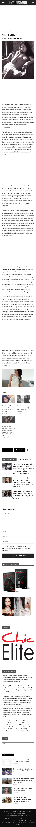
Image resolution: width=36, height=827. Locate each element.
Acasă (3, 31)
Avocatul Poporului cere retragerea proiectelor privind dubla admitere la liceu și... (22, 799)
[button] (33, 2)
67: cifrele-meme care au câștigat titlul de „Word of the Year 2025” (18, 690)
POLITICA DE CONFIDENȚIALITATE (17, 813)
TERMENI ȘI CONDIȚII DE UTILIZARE (21, 811)
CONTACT (27, 815)
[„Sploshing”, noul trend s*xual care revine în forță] (7, 790)
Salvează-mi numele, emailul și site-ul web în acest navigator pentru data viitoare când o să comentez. (16, 548)
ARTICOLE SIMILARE (9, 459)
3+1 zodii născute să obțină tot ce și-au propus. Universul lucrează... (23, 771)
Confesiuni (10, 31)
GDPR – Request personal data (14, 815)
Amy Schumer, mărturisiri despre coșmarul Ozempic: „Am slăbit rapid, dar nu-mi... (23, 780)
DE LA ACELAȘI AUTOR (25, 459)
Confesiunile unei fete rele (14, 38)
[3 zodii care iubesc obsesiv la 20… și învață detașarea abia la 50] (8, 399)
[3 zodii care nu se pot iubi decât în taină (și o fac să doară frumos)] (23, 399)
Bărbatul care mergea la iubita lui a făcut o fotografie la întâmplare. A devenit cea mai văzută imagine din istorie (17, 677)
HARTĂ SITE (7, 811)
